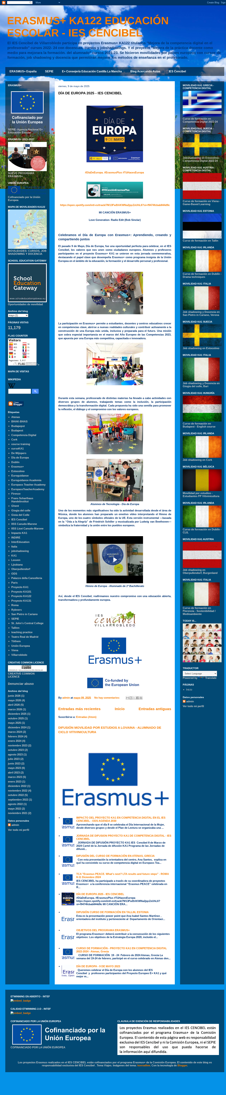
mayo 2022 (14, 808)
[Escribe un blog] (131, 698)
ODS (14, 573)
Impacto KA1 (19, 532)
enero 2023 (14, 781)
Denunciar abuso (21, 684)
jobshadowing (20, 550)
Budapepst (18, 426)
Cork (14, 439)
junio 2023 (14, 763)
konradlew (143, 1065)
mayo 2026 (14, 700)
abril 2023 (14, 772)
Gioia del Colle (20, 514)
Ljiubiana (17, 564)
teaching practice (21, 632)
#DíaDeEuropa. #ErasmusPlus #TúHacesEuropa (114, 172)
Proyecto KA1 (19, 587)
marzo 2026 (15, 709)
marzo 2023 (15, 776)
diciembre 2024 (17, 727)
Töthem (16, 641)
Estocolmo (18, 471)
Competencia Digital (23, 435)
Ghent (15, 505)
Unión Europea (20, 645)
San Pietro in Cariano (24, 614)
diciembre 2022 (17, 785)
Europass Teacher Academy (28, 484)
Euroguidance (20, 475)
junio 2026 (14, 695)
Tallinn (15, 627)
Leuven (15, 559)
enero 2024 (14, 740)
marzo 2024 (15, 731)
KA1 (14, 555)
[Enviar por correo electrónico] (127, 698)
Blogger (182, 1065)
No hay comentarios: (107, 697)
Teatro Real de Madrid (24, 636)
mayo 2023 (14, 767)
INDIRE (15, 537)
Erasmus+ (17, 466)
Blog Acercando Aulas (145, 71)
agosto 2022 (15, 804)
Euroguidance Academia (26, 480)
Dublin (15, 462)
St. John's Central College (27, 623)
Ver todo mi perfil (18, 829)
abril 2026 (14, 704)
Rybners (16, 609)
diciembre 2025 (17, 713)
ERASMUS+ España (23, 71)
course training (20, 444)
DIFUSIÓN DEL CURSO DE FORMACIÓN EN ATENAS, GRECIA (115, 855)
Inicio (120, 709)
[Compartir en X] (134, 698)
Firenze (15, 493)
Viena (14, 650)
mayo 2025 (14, 722)
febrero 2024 (15, 736)
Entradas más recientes (79, 709)
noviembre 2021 (17, 813)
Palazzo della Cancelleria (26, 578)
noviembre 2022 (17, 790)
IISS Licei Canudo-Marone (27, 528)
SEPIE (49, 71)
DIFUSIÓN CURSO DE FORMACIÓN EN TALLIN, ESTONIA (112, 912)
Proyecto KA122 (21, 596)
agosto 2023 (15, 754)
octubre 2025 (16, 718)
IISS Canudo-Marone (24, 523)
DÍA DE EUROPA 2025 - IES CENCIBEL (90, 93)
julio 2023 (14, 758)
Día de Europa (20, 457)
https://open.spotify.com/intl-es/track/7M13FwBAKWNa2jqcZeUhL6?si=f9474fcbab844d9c (115, 205)
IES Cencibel (177, 71)
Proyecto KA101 (21, 591)
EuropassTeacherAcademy (27, 489)
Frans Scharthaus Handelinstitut (22, 500)
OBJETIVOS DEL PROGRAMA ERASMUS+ (103, 930)
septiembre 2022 (18, 799)
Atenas (15, 416)
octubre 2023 (16, 749)
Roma (15, 605)
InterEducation (20, 541)
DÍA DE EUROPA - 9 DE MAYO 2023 (98, 966)
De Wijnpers (18, 453)
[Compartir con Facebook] (137, 698)
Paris (14, 582)
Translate (210, 677)
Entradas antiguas (155, 709)
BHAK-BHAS (19, 421)
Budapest (17, 430)
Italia (14, 546)
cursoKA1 (17, 448)
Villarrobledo (19, 654)
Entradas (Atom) (86, 716)
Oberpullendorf (20, 569)
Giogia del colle (20, 510)
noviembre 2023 (17, 745)
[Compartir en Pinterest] (141, 698)
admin (15, 824)
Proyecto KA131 (21, 600)
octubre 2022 (16, 794)
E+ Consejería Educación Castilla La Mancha (92, 71)
